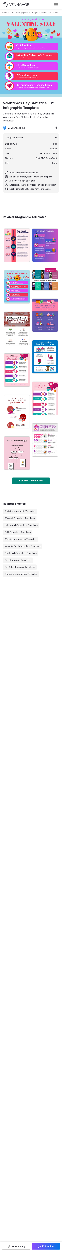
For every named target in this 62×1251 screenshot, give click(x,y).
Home (4, 12)
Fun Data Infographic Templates (20, 567)
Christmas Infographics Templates (21, 553)
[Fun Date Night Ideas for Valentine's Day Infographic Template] (45, 280)
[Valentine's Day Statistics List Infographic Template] (17, 286)
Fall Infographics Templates (18, 532)
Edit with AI (48, 1246)
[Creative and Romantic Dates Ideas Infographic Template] (17, 411)
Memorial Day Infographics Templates (23, 546)
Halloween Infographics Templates (21, 525)
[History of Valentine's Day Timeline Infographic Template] (17, 245)
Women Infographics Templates (20, 518)
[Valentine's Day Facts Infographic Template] (45, 398)
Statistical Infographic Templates (20, 511)
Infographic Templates (41, 12)
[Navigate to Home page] (16, 4)
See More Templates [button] (31, 480)
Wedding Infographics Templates (20, 539)
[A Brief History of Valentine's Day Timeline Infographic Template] (45, 245)
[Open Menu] (56, 4)
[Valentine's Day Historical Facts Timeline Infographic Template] (17, 370)
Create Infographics (19, 12)
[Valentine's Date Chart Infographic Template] (17, 453)
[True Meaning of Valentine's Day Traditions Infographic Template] (17, 328)
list (56, 12)
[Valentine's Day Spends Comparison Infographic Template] (45, 440)
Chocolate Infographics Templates (21, 574)
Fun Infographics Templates (18, 560)
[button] (16, 1246)
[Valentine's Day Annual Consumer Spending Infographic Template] (45, 315)
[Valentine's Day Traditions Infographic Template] (45, 356)
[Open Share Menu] (56, 128)
